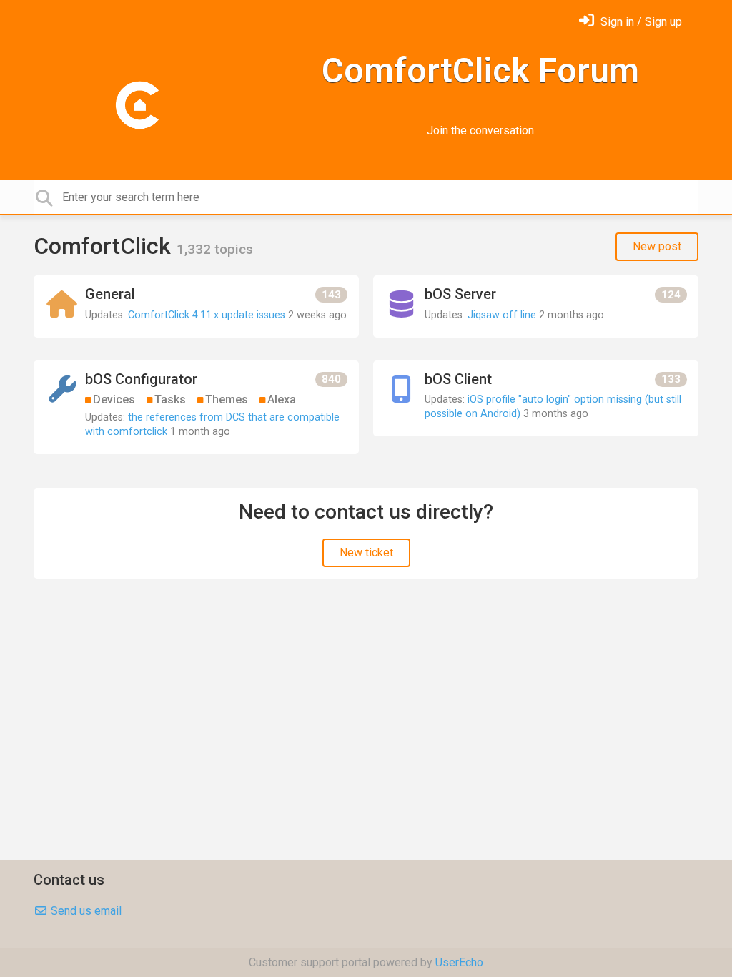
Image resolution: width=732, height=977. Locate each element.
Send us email (85, 911)
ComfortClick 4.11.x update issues (206, 315)
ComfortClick (105, 246)
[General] (196, 306)
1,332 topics (215, 249)
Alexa (281, 399)
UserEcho (459, 962)
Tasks (170, 399)
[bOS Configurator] (196, 407)
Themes (226, 399)
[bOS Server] (535, 306)
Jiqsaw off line (502, 315)
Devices (114, 399)
